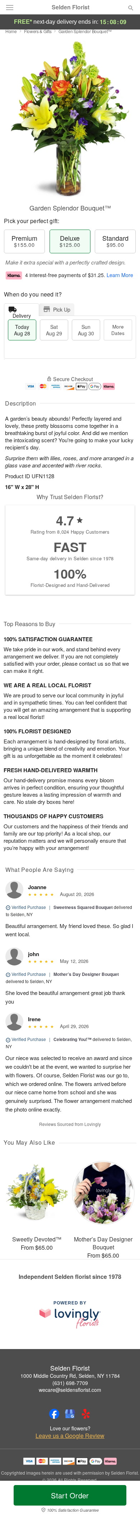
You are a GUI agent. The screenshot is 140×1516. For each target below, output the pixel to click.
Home (11, 31)
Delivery (22, 314)
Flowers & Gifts (38, 31)
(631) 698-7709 (70, 1382)
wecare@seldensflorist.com (70, 1389)
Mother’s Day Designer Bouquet (86, 974)
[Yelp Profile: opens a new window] (86, 1414)
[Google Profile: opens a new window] (70, 1414)
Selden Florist (70, 7)
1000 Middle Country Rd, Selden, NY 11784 (70, 1375)
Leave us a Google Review (70, 1436)
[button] (125, 1500)
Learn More (120, 275)
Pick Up (61, 309)
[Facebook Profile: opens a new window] (54, 1414)
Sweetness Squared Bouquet (83, 907)
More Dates (118, 329)
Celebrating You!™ (72, 1039)
